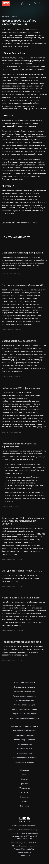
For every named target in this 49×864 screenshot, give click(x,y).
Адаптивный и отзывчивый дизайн (21, 597)
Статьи (14, 17)
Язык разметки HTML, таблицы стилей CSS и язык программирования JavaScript (23, 521)
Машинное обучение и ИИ (24, 691)
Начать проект (28, 4)
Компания (24, 770)
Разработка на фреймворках (24, 714)
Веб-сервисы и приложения (24, 730)
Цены (24, 801)
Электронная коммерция (24, 735)
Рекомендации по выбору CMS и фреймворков (19, 445)
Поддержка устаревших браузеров (21, 641)
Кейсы (24, 774)
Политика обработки (24, 830)
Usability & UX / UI (24, 748)
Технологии (24, 788)
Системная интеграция (24, 705)
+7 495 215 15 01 (24, 855)
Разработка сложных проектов (24, 726)
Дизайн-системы (24, 753)
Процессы (24, 783)
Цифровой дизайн (24, 744)
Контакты (24, 806)
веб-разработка (8, 222)
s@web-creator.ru (24, 852)
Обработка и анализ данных (24, 709)
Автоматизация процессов (24, 696)
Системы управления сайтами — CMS (22, 285)
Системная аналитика (24, 700)
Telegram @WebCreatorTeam (24, 849)
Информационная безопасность (24, 718)
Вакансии (24, 797)
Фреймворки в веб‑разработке (19, 341)
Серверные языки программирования (23, 252)
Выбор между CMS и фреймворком (21, 388)
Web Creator (5, 17)
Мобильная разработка (24, 739)
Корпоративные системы (24, 687)
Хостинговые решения (24, 762)
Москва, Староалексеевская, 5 (24, 846)
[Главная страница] (6, 3)
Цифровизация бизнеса (24, 682)
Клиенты (24, 779)
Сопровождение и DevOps (24, 757)
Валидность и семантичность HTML (22, 570)
